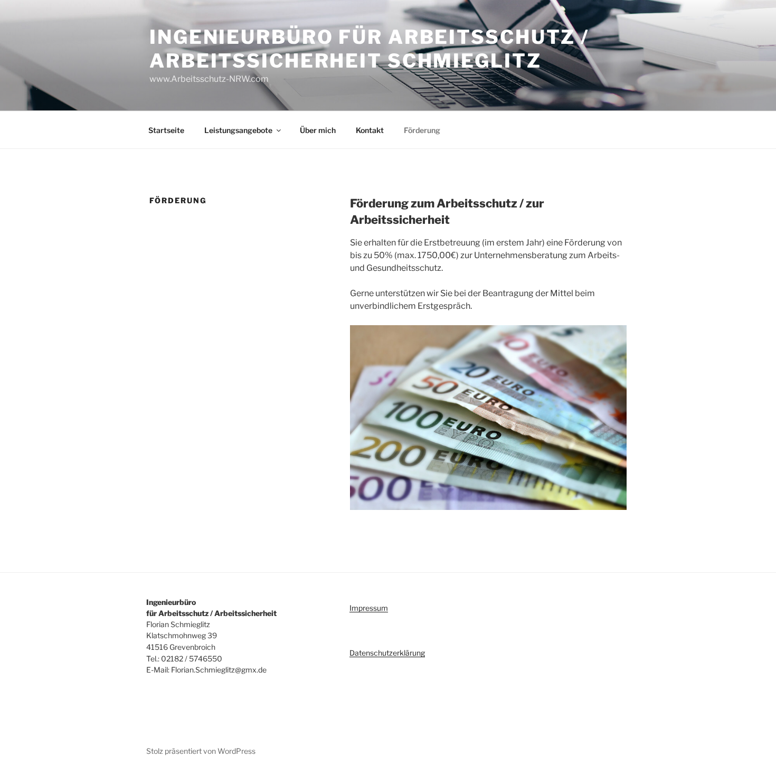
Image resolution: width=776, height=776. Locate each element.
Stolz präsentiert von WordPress (200, 750)
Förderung (422, 130)
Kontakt (370, 130)
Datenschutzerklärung (387, 652)
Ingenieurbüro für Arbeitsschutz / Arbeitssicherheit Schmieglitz (369, 48)
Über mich (318, 130)
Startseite (166, 130)
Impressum (368, 607)
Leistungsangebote (238, 130)
